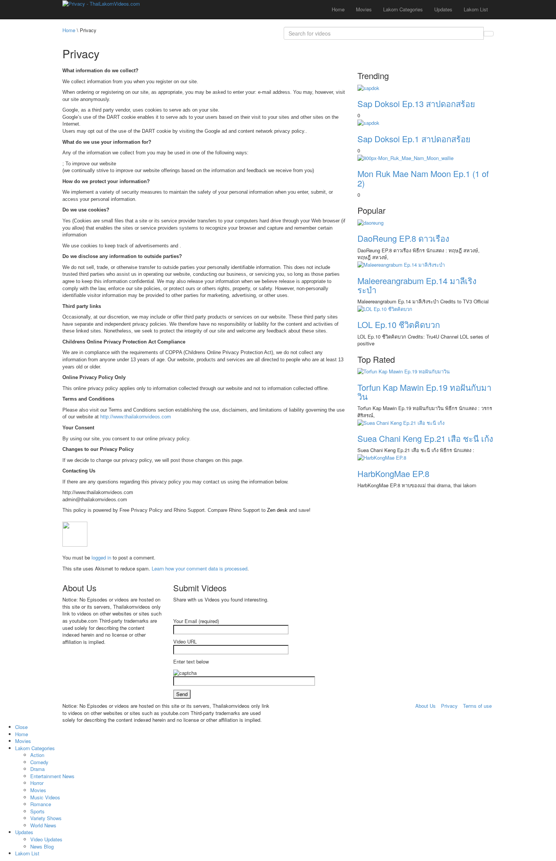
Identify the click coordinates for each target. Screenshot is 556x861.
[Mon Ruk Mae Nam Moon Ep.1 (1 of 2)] (405, 157)
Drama (37, 768)
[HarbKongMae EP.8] (381, 457)
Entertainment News (52, 776)
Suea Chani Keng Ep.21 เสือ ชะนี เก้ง (425, 438)
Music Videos (45, 797)
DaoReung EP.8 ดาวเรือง (403, 238)
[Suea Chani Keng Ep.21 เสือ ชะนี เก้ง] (400, 422)
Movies (364, 9)
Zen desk (277, 510)
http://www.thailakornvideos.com (135, 417)
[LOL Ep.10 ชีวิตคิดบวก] (384, 308)
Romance (40, 804)
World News (43, 825)
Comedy (39, 762)
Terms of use (477, 705)
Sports (37, 811)
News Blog (42, 846)
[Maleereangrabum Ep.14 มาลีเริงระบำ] (401, 264)
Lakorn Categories (403, 9)
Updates (443, 9)
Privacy (449, 705)
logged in (101, 557)
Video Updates (46, 839)
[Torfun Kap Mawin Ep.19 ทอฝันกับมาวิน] (403, 371)
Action (37, 754)
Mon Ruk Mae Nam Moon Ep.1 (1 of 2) (423, 178)
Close (21, 726)
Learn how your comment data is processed (199, 568)
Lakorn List (476, 9)
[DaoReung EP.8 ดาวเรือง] (370, 221)
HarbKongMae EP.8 (393, 473)
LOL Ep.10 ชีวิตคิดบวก (398, 324)
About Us (425, 705)
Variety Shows (46, 818)
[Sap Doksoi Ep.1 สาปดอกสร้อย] (368, 122)
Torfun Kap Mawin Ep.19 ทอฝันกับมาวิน (424, 391)
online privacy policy (167, 438)
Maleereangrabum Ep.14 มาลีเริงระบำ (417, 285)
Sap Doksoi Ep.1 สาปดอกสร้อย (414, 139)
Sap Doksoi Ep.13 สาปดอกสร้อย (416, 103)
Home (338, 9)
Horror (36, 782)
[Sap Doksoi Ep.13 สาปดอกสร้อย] (368, 87)
